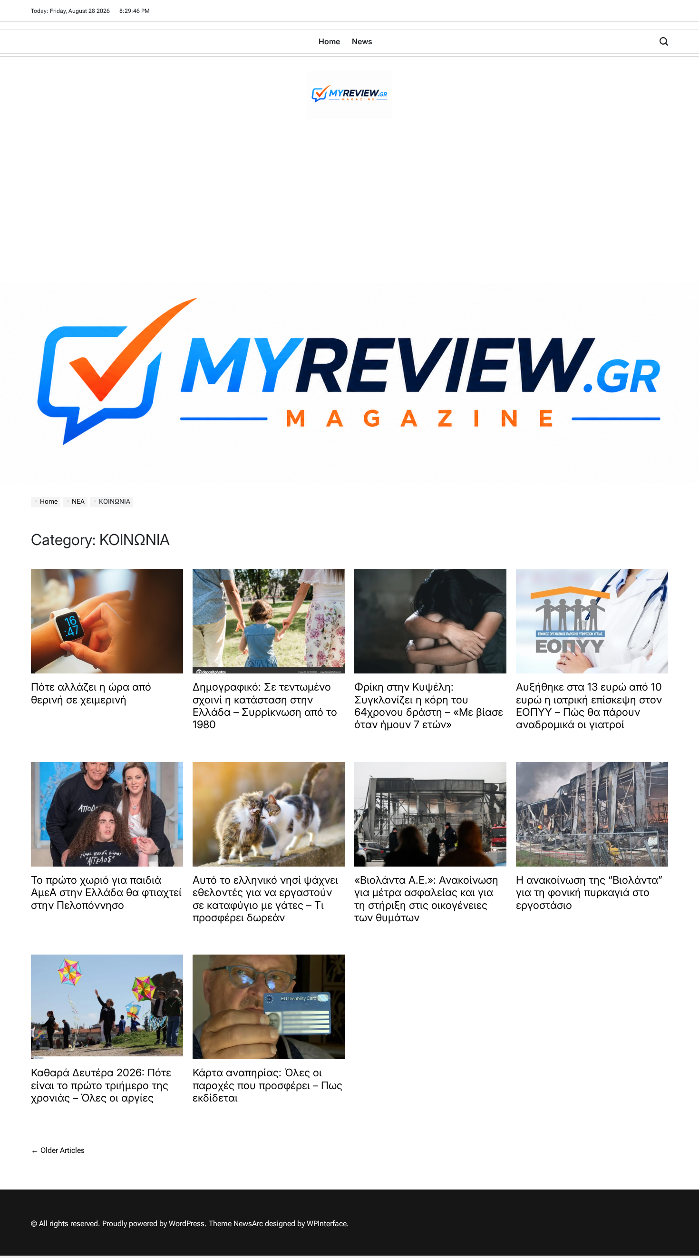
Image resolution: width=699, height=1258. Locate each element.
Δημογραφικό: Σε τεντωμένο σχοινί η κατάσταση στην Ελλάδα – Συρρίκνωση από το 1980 (265, 706)
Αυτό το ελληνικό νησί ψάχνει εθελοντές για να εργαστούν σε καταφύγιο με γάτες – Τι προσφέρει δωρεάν (265, 899)
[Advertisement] (349, 211)
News (362, 41)
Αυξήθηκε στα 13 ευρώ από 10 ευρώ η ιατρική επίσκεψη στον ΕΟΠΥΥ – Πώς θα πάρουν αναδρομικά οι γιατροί (589, 706)
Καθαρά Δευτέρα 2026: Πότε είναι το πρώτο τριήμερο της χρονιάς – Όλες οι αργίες (101, 1085)
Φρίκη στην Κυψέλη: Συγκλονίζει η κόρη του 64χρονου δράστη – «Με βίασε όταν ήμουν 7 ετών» (428, 706)
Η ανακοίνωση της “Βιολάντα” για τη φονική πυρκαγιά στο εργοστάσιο (589, 892)
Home (329, 41)
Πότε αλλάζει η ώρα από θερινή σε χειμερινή (91, 693)
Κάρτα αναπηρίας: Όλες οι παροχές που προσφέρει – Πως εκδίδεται (267, 1085)
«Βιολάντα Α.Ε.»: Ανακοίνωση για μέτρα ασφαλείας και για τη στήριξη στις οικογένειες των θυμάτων (426, 899)
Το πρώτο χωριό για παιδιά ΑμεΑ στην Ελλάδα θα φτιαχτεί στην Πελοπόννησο (106, 892)
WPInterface (327, 1223)
